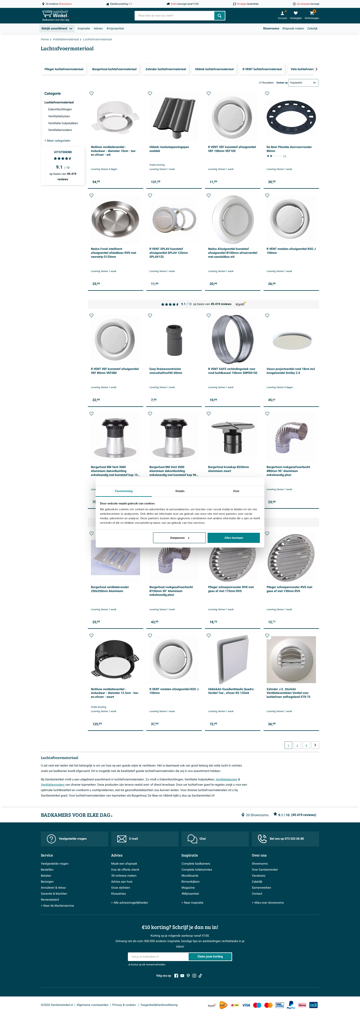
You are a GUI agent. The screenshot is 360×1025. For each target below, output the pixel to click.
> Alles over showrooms (268, 902)
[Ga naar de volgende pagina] (315, 745)
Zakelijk (312, 28)
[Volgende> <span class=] (316, 69)
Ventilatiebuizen (226, 779)
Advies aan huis (121, 881)
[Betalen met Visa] (246, 1005)
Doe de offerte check (125, 869)
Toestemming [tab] (124, 491)
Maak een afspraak (124, 863)
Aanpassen (177, 537)
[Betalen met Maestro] (257, 1005)
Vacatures (258, 875)
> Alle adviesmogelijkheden (129, 902)
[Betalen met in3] (313, 1005)
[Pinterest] (188, 975)
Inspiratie (84, 28)
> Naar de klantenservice (57, 905)
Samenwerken (261, 887)
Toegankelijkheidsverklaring (159, 1005)
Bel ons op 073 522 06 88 (287, 838)
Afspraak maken (293, 28)
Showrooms (271, 28)
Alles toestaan (233, 537)
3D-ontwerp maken (123, 875)
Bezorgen (47, 881)
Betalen (46, 875)
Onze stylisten (120, 887)
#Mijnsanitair (190, 893)
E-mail (133, 838)
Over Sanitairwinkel (265, 869)
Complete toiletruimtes (197, 869)
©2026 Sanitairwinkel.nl (57, 1005)
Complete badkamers (196, 863)
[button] (91, 93)
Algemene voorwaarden (93, 1005)
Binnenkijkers (191, 881)
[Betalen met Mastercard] (268, 1005)
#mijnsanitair (115, 28)
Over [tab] (236, 491)
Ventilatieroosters (52, 784)
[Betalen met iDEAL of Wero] (235, 1005)
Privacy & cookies (124, 1005)
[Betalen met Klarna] (302, 1005)
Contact (257, 893)
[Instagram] (194, 975)
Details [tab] (180, 491)
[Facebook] (176, 975)
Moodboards (190, 875)
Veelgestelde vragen (73, 838)
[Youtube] (182, 975)
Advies (98, 28)
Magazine (188, 887)
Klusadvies (118, 893)
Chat (203, 838)
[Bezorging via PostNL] (223, 1005)
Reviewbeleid (50, 899)
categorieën (57, 140)
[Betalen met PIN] (280, 1005)
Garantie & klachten (54, 893)
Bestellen (47, 869)
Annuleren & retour (53, 887)
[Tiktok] (200, 975)
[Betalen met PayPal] (291, 1005)
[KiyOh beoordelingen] (212, 1005)
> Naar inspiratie (192, 902)
